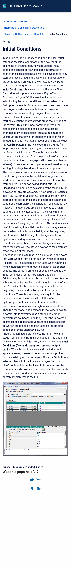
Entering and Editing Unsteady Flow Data (23, 34)
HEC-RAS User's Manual (26, 6)
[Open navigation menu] (64, 6)
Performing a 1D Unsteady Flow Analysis (23, 27)
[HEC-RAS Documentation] (4, 6)
